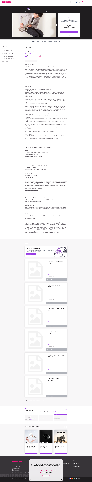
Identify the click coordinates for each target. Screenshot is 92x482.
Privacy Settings (28, 478)
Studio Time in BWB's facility (8, 56)
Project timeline (5, 61)
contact (30, 53)
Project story (4, 46)
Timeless (28, 8)
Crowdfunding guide (56, 411)
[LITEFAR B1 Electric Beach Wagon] (60, 436)
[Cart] (79, 2)
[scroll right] (56, 25)
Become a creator (76, 464)
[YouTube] (16, 466)
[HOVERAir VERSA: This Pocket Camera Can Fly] (31, 436)
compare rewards (31, 254)
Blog (62, 464)
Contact (63, 462)
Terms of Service (21, 478)
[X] (14, 466)
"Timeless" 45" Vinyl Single (8, 53)
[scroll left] (12, 25)
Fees (73, 462)
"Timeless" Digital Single (7, 50)
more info (26, 53)
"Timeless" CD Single (7, 51)
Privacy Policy (14, 478)
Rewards (3, 48)
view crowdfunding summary (69, 35)
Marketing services (76, 463)
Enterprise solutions (76, 466)
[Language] (76, 2)
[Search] (39, 2)
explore (50, 427)
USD (72, 2)
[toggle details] (37, 453)
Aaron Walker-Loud (29, 9)
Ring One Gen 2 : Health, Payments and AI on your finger (45, 448)
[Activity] (81, 2)
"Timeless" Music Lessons (56, 332)
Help (50, 411)
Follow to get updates (58, 419)
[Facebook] (12, 466)
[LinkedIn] (19, 466)
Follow (68, 32)
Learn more (32, 419)
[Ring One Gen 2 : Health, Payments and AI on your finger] (46, 436)
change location (51, 5)
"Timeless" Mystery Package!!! (8, 58)
